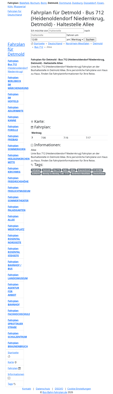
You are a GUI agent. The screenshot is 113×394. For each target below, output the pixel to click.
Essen (100, 3)
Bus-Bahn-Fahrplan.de (55, 392)
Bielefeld (24, 3)
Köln (10, 6)
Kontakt (26, 388)
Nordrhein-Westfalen (77, 43)
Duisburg (77, 3)
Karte (11, 362)
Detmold (98, 43)
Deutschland (55, 43)
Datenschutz (43, 388)
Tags (10, 383)
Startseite (39, 43)
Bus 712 (38, 47)
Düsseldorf (90, 3)
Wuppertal (20, 6)
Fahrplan (13, 368)
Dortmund (65, 3)
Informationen (16, 374)
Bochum (35, 3)
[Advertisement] (69, 98)
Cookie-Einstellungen (79, 388)
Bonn (44, 3)
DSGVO (59, 388)
